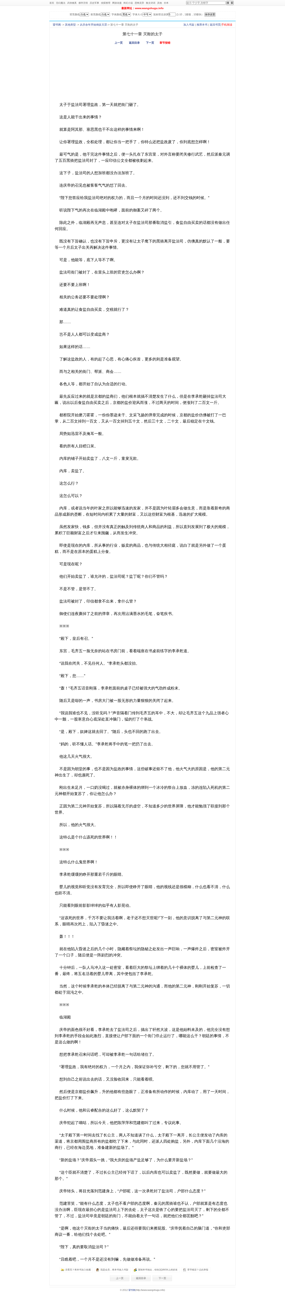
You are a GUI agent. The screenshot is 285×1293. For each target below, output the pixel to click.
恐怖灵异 (139, 3)
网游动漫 (117, 3)
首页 (51, 3)
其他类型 (70, 24)
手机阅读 (226, 24)
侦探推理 (105, 3)
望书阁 (57, 24)
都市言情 (83, 3)
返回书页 (215, 24)
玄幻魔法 (60, 3)
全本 (166, 3)
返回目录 (134, 42)
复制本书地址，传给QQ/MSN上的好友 (158, 1269)
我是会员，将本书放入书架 (114, 1269)
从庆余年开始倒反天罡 (93, 24)
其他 (159, 3)
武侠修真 (72, 3)
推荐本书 (202, 24)
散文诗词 (150, 3)
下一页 (150, 42)
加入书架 (188, 24)
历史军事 (94, 3)
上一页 (119, 42)
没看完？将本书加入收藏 (78, 1269)
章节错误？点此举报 (197, 1269)
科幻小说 (128, 3)
